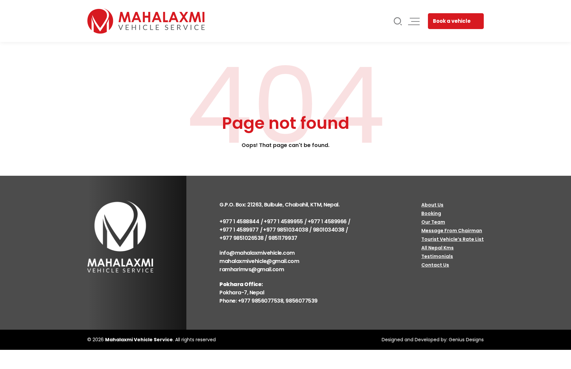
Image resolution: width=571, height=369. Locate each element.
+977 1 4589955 (283, 221)
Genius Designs (466, 339)
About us (432, 205)
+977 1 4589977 (238, 230)
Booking (431, 213)
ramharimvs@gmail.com (251, 269)
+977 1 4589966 (327, 221)
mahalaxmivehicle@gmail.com (259, 261)
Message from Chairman (451, 230)
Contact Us (435, 265)
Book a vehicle (452, 21)
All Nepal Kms (437, 247)
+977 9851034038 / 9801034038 (303, 230)
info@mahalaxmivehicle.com (257, 253)
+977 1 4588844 (239, 221)
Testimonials (437, 256)
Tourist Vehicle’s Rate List (452, 239)
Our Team (433, 222)
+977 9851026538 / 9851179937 (258, 238)
